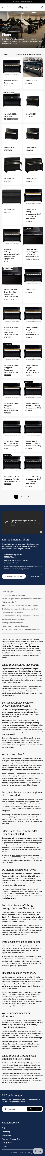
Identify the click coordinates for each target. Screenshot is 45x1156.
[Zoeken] (7, 7)
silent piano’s (16, 856)
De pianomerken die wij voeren (13, 612)
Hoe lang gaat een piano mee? (12, 623)
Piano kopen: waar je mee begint (13, 595)
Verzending (6, 1132)
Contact (5, 1146)
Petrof (35, 883)
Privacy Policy (7, 1143)
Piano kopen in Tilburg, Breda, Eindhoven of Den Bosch (21, 629)
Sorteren (19, 55)
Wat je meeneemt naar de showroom (15, 626)
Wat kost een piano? (9, 602)
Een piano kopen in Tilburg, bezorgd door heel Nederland (22, 616)
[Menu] (2, 7)
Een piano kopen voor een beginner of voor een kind (20, 605)
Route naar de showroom (14, 576)
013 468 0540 (34, 576)
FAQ (3, 1128)
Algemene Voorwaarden (11, 1139)
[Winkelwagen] (42, 7)
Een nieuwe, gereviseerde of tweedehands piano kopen (22, 599)
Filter (6, 55)
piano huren (31, 821)
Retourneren (6, 1135)
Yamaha (24, 878)
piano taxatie (33, 950)
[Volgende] (33, 496)
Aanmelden (34, 1109)
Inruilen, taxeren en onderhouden (14, 619)
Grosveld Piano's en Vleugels (25, 1153)
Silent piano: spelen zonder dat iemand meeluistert (20, 609)
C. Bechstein (6, 883)
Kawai (14, 880)
